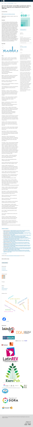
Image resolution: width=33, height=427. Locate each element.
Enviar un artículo (4, 262)
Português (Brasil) (4, 289)
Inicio (2, 3)
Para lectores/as (4, 267)
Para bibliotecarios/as (4, 270)
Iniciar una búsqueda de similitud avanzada (12, 255)
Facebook (7, 321)
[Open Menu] (2, 1)
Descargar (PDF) (23, 29)
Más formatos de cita (23, 42)
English (3, 287)
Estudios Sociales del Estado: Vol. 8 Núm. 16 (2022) (18, 236)
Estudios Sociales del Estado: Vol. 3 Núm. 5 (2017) (17, 231)
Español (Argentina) (4, 288)
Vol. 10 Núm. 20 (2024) (10, 3)
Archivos (5, 3)
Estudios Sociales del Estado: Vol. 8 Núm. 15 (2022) (12, 249)
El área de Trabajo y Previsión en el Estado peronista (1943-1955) (18, 233)
